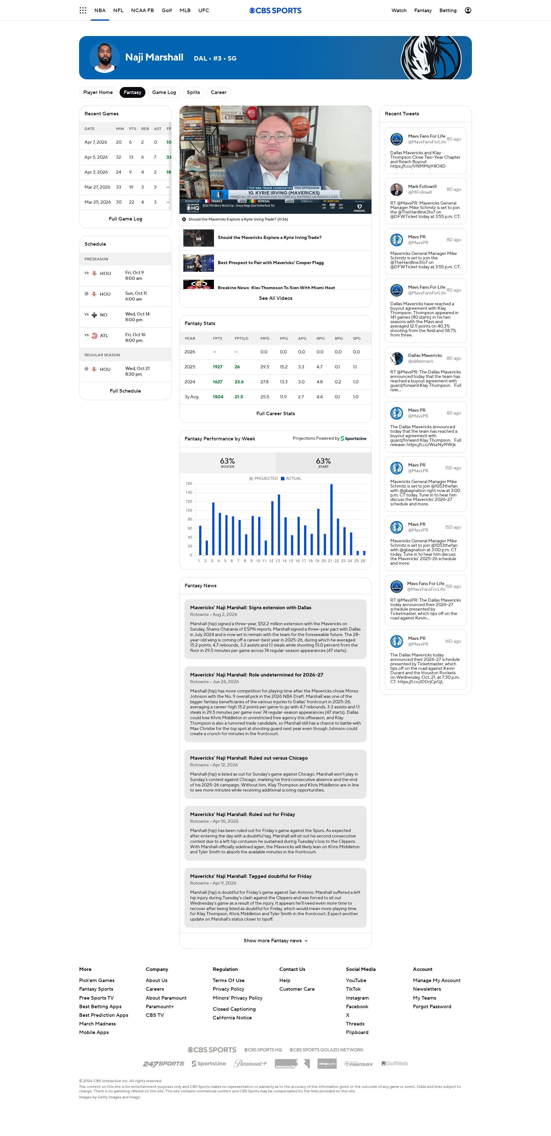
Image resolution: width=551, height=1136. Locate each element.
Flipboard (357, 1032)
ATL (104, 336)
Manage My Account (436, 980)
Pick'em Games (96, 980)
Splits (193, 92)
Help (284, 980)
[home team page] (94, 274)
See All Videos (275, 298)
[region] (275, 160)
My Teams (424, 998)
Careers (155, 989)
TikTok (353, 989)
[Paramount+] (250, 1062)
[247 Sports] (163, 1062)
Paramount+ (160, 1006)
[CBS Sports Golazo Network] (327, 1049)
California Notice (232, 1018)
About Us (156, 980)
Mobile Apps (94, 1032)
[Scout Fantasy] (359, 1063)
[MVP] (327, 1061)
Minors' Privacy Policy (237, 998)
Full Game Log (125, 219)
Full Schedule (125, 391)
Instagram (357, 998)
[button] (83, 10)
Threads (355, 1024)
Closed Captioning (234, 1009)
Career (219, 92)
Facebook (357, 1006)
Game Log (164, 92)
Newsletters (427, 989)
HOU (105, 274)
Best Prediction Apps (103, 1015)
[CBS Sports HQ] (263, 1049)
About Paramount (166, 998)
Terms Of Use (229, 980)
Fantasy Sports (96, 989)
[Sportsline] (209, 1063)
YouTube (356, 980)
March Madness (97, 1024)
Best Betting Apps (100, 1006)
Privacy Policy (228, 989)
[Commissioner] (292, 1061)
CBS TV (155, 1015)
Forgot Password (432, 1006)
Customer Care (297, 989)
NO (103, 315)
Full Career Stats (275, 413)
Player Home (98, 92)
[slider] (275, 195)
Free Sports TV (96, 998)
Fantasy (132, 92)
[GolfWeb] (394, 1063)
